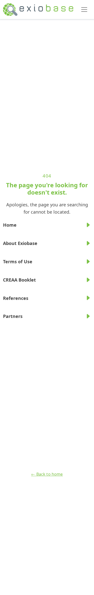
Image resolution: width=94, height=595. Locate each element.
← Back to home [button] (47, 474)
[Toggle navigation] (84, 9)
